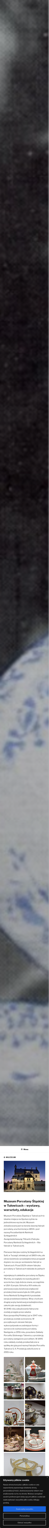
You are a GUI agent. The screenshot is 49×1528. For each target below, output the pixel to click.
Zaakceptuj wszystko (24, 1509)
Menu (25, 1149)
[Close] (47, 1477)
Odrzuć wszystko (24, 1522)
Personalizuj (24, 1516)
